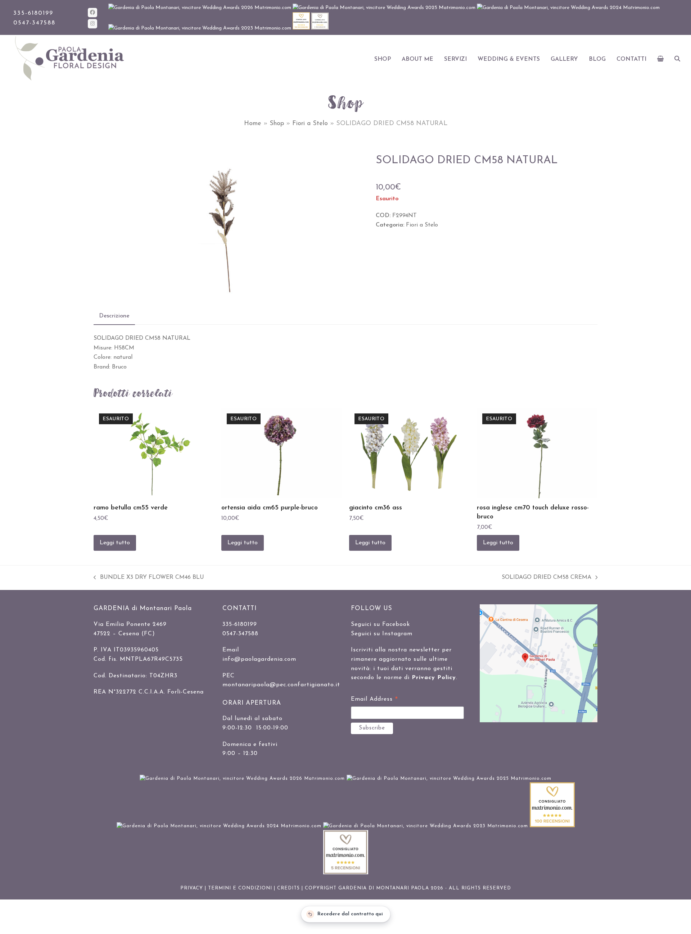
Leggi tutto (115, 543)
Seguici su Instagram (381, 634)
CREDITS (288, 888)
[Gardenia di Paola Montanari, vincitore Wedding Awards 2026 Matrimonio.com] (200, 7)
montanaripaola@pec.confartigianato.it (281, 685)
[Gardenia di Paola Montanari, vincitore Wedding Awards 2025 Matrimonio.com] (385, 7)
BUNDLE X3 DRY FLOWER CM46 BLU (149, 578)
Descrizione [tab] (114, 316)
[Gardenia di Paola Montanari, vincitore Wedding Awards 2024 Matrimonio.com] (568, 7)
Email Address (374, 700)
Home (252, 123)
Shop (277, 123)
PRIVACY (191, 888)
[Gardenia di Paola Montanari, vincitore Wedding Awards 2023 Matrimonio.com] (200, 28)
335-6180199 (33, 13)
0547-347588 (34, 23)
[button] (660, 59)
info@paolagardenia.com (259, 659)
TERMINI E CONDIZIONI (240, 888)
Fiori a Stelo (310, 123)
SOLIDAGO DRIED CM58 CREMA (546, 578)
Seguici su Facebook (380, 624)
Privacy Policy (434, 678)
